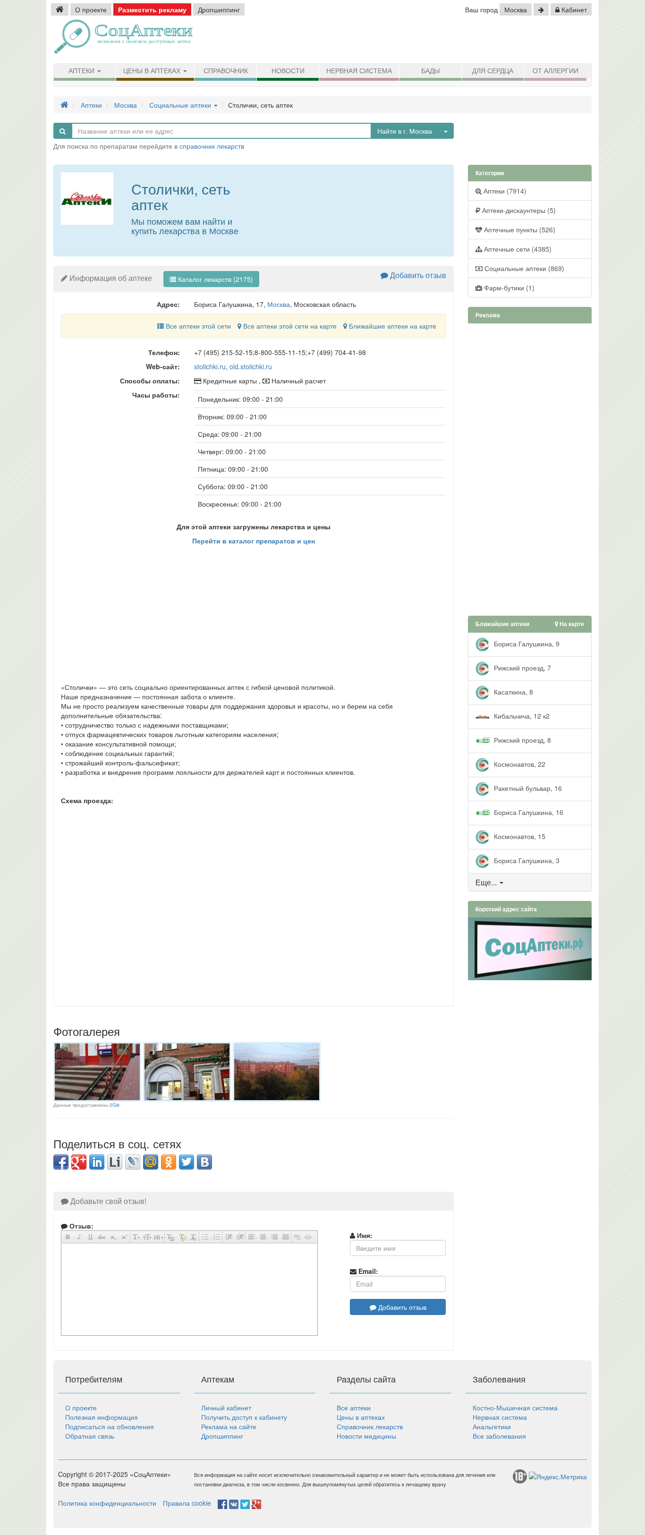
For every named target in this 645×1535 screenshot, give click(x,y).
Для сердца (492, 71)
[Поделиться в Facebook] (60, 1162)
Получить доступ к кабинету (244, 1417)
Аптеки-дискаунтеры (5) (518, 210)
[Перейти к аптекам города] (541, 9)
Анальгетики (492, 1426)
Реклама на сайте (228, 1426)
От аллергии (555, 71)
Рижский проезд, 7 (521, 667)
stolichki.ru (210, 366)
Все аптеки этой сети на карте (289, 326)
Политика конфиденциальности (107, 1503)
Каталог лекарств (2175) (214, 279)
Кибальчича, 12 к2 (521, 715)
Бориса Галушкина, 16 (527, 811)
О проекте (91, 9)
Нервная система (359, 71)
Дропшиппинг (219, 9)
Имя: (364, 1235)
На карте (571, 624)
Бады (430, 71)
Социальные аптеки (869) (523, 268)
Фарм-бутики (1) (508, 287)
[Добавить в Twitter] (186, 1162)
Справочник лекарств (370, 1426)
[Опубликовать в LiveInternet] (114, 1162)
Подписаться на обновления (109, 1426)
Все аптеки (354, 1407)
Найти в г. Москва (404, 131)
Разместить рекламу (152, 9)
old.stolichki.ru (250, 366)
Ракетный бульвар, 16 (527, 787)
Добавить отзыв (417, 275)
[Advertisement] (483, 40)
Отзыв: (80, 1225)
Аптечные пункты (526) (518, 229)
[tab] (530, 882)
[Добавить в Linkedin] (96, 1162)
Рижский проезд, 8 (521, 739)
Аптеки (82, 71)
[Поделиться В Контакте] (204, 1162)
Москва (515, 9)
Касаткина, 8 (512, 691)
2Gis (114, 1105)
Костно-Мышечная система (515, 1407)
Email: (367, 1271)
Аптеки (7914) (504, 190)
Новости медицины (366, 1436)
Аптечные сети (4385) (517, 249)
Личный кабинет (226, 1407)
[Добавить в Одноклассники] (168, 1162)
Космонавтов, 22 (518, 763)
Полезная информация (101, 1417)
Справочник (226, 71)
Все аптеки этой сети (197, 326)
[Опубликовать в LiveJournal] (132, 1162)
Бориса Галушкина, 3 (526, 860)
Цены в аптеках (152, 71)
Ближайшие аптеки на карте (391, 326)
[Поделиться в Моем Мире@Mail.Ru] (150, 1162)
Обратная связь (89, 1436)
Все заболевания (499, 1436)
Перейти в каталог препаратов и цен (253, 540)
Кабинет (573, 9)
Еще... (486, 882)
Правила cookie (187, 1503)
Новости (288, 71)
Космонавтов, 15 (518, 835)
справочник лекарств (211, 146)
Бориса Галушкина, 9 (526, 643)
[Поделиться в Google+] (78, 1162)
